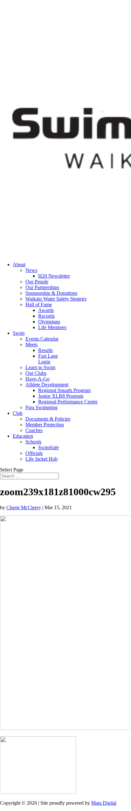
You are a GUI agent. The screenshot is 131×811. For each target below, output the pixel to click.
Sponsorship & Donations (51, 293)
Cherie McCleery (23, 507)
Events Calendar (42, 338)
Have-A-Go (37, 379)
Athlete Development (46, 384)
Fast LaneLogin (48, 358)
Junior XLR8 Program (60, 396)
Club (18, 413)
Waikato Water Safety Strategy (56, 298)
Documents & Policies (47, 419)
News (31, 270)
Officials (34, 453)
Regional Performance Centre (68, 401)
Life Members (52, 327)
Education (23, 436)
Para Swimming (41, 407)
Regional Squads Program (64, 390)
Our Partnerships (42, 287)
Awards (46, 310)
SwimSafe (48, 447)
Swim (18, 333)
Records (46, 316)
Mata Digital (103, 803)
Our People (36, 281)
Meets (31, 344)
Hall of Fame (38, 304)
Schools (33, 441)
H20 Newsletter (54, 276)
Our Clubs (35, 373)
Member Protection (44, 424)
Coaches (34, 430)
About (19, 264)
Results (45, 350)
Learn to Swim (40, 367)
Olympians (49, 321)
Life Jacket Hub (41, 459)
